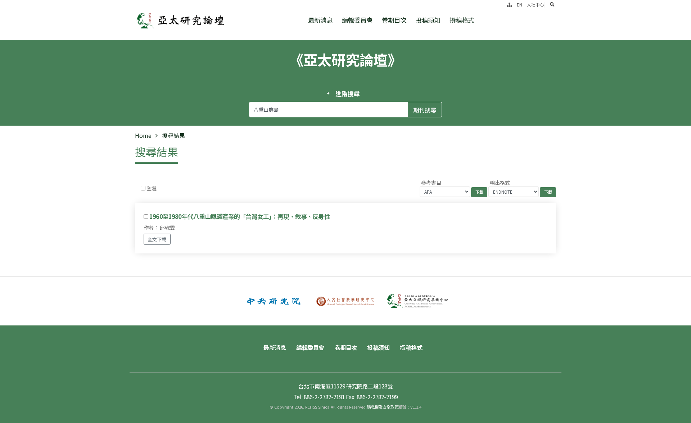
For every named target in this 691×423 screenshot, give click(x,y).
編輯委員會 (357, 19)
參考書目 (431, 182)
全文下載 (157, 239)
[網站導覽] (509, 4)
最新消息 (320, 19)
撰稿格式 (462, 19)
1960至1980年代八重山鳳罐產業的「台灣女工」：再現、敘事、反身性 (239, 216)
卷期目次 (394, 19)
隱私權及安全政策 (382, 407)
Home (143, 135)
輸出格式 (500, 182)
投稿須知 (428, 19)
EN (519, 4)
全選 (151, 188)
